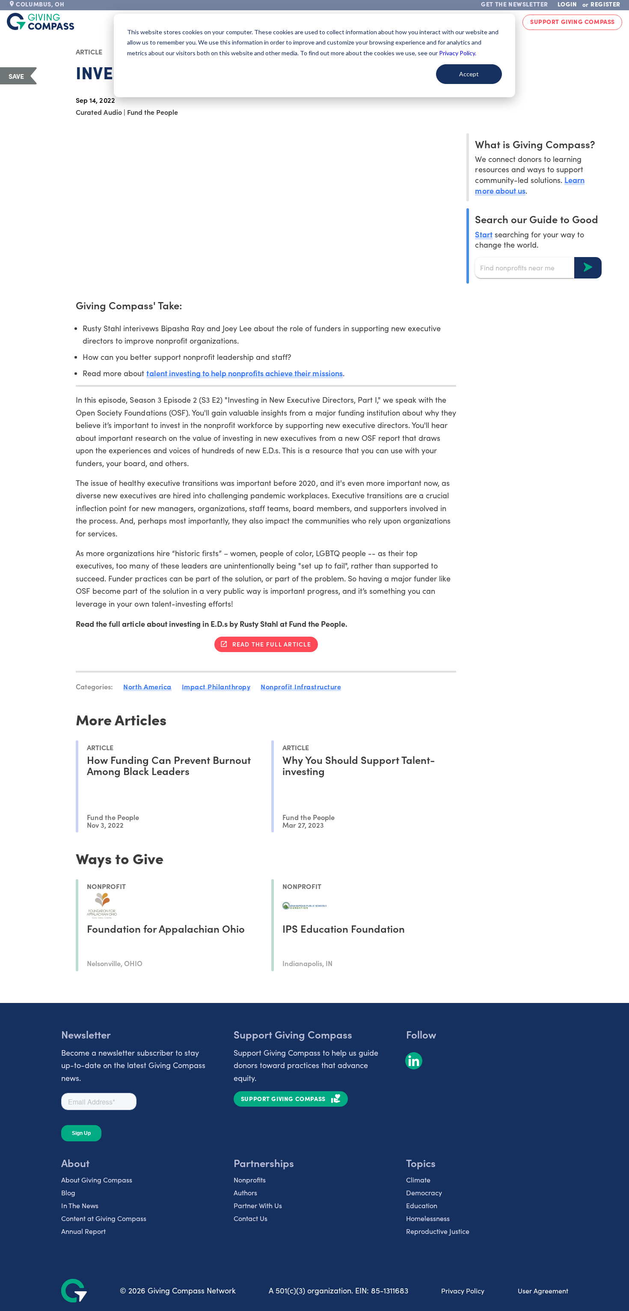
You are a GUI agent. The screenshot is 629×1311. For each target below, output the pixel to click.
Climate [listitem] (418, 1179)
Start (483, 233)
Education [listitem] (421, 1205)
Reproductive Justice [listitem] (437, 1231)
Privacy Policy (462, 1290)
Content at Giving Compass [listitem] (103, 1218)
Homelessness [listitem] (428, 1218)
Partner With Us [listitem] (258, 1205)
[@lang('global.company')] (40, 21)
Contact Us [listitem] (250, 1218)
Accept (469, 74)
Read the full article (271, 644)
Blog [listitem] (68, 1192)
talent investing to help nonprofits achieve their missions (244, 373)
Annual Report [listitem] (83, 1231)
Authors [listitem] (245, 1192)
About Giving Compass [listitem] (96, 1179)
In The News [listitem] (79, 1205)
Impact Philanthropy (216, 686)
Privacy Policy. (457, 53)
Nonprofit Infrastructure (301, 686)
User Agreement (543, 1290)
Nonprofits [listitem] (250, 1179)
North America (147, 686)
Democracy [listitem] (424, 1192)
